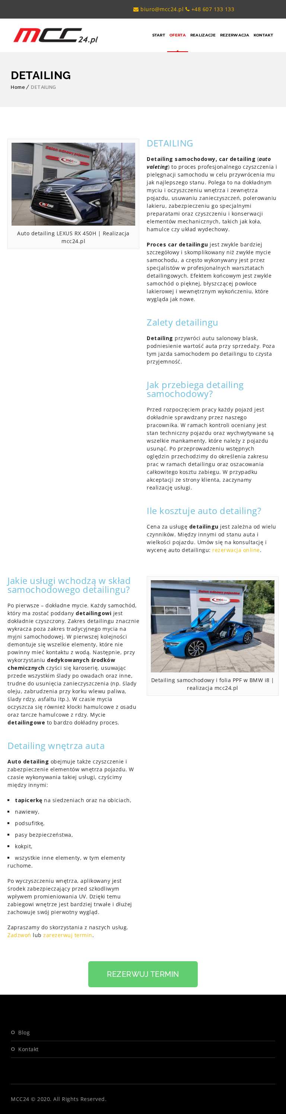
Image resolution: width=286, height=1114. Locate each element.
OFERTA (177, 35)
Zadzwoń (19, 935)
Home (18, 87)
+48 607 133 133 (212, 9)
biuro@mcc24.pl (161, 9)
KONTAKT (263, 35)
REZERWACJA (234, 35)
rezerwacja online (236, 549)
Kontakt (28, 1049)
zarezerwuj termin (67, 935)
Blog (24, 1032)
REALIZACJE (203, 35)
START (158, 35)
